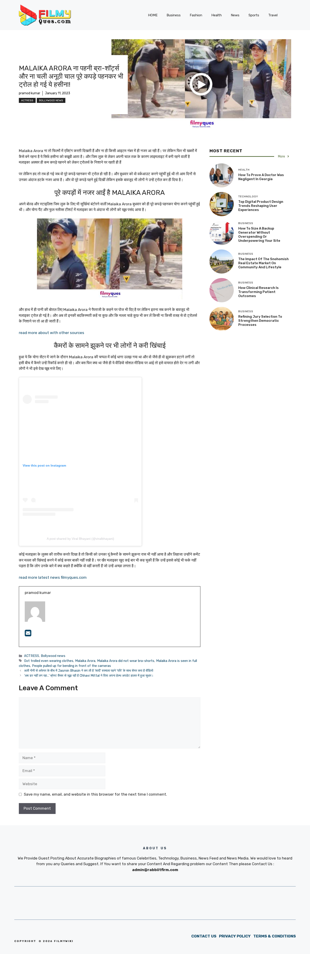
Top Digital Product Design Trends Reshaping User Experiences (260, 206)
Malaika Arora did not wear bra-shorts (125, 661)
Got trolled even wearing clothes (48, 661)
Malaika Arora (85, 661)
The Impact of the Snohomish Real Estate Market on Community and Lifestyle (263, 263)
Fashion (196, 15)
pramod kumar (29, 93)
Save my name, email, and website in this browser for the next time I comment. (95, 794)
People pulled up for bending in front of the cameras (71, 666)
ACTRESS (27, 100)
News (235, 15)
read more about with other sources (51, 332)
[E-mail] (28, 634)
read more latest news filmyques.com (53, 577)
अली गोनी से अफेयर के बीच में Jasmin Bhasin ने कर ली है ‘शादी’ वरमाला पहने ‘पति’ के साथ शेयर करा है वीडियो (88, 670)
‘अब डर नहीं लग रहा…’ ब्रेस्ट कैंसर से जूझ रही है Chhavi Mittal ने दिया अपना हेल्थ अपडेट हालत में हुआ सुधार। (88, 675)
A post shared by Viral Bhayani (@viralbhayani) (80, 538)
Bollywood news (51, 100)
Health (216, 15)
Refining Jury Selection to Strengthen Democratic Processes (260, 321)
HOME (152, 15)
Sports (253, 15)
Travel (273, 15)
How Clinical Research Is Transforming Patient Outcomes (258, 292)
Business (174, 15)
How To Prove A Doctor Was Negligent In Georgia (261, 177)
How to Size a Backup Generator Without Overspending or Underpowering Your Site (259, 234)
